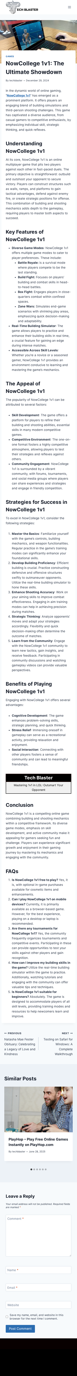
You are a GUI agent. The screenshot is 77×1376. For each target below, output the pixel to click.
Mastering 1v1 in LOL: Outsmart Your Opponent (38, 787)
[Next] (66, 1126)
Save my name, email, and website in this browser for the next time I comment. (36, 1316)
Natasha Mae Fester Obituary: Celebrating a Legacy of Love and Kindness (19, 1044)
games (10, 56)
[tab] (31, 1169)
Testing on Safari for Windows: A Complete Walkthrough (58, 1044)
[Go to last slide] (11, 1126)
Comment (15, 1218)
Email (12, 1287)
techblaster (15, 80)
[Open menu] (69, 7)
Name (12, 1270)
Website (13, 1305)
